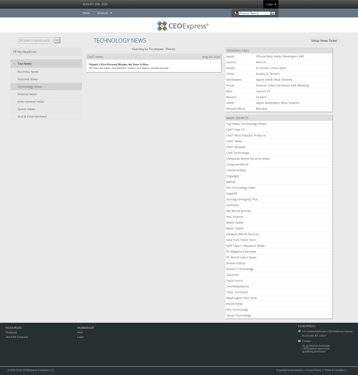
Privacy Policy (313, 370)
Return (170, 49)
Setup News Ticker (324, 41)
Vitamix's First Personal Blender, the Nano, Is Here (119, 64)
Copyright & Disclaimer (289, 370)
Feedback (11, 332)
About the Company (17, 337)
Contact (306, 341)
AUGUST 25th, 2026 (95, 4)
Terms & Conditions (335, 370)
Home (86, 13)
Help (80, 332)
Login (269, 4)
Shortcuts (103, 13)
